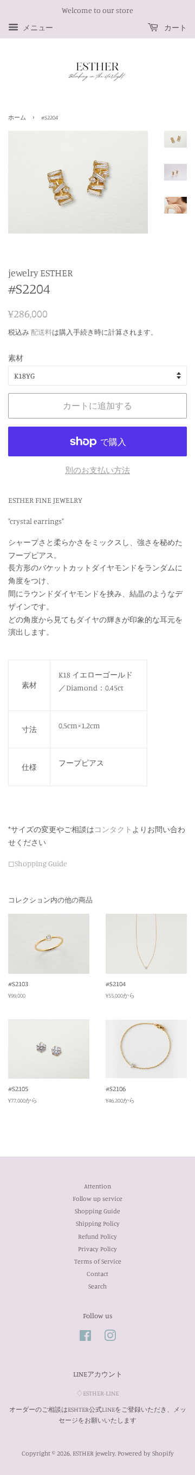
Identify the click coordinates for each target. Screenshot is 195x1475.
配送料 (41, 332)
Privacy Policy (97, 1249)
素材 (15, 357)
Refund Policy (97, 1236)
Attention (97, 1186)
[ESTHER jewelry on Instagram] (110, 1338)
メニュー (37, 27)
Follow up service (97, 1198)
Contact (97, 1274)
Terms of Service (97, 1261)
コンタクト (113, 829)
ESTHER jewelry (94, 1453)
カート (174, 27)
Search (97, 1286)
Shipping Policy (98, 1223)
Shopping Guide (97, 1211)
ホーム (17, 117)
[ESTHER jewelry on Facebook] (85, 1338)
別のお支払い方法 (97, 470)
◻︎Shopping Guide (37, 863)
